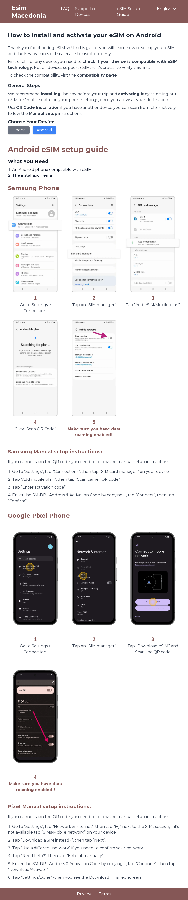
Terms (105, 894)
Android (44, 130)
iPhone (19, 130)
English (164, 8)
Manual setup (43, 113)
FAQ (65, 8)
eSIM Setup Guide (128, 11)
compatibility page (97, 75)
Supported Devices (86, 11)
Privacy (84, 894)
